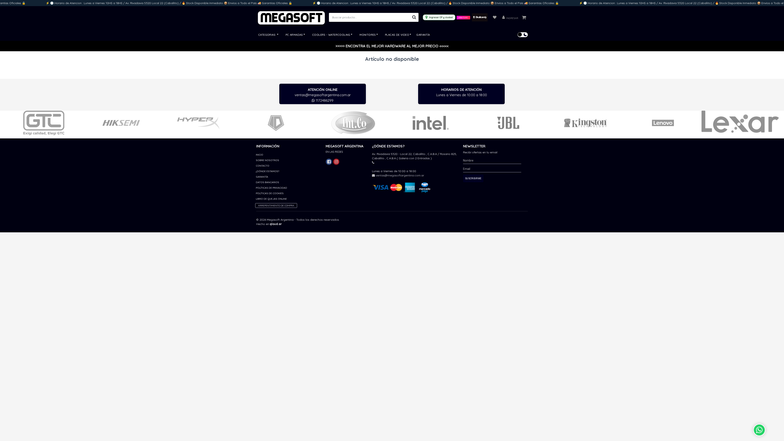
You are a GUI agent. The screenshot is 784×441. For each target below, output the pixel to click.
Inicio (259, 154)
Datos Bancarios (267, 182)
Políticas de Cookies (270, 193)
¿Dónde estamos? (267, 171)
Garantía (423, 34)
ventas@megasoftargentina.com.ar (323, 95)
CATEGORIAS (267, 34)
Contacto (262, 165)
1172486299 (324, 100)
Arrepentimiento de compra (276, 205)
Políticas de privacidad (271, 187)
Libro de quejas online (271, 198)
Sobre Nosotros (267, 160)
